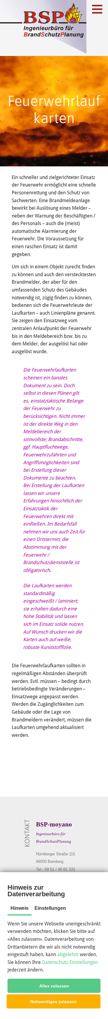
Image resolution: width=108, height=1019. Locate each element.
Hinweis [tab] (19, 908)
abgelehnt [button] (68, 954)
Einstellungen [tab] (50, 908)
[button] (54, 986)
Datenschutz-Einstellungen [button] (70, 962)
